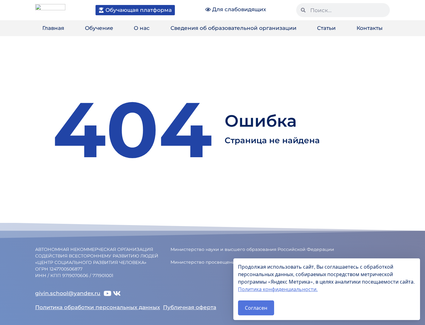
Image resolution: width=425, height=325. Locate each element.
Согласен (256, 307)
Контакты (370, 28)
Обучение (99, 28)
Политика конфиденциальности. (278, 289)
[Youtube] (107, 293)
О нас (142, 28)
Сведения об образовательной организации (233, 28)
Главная (53, 28)
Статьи (326, 28)
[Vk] (117, 293)
